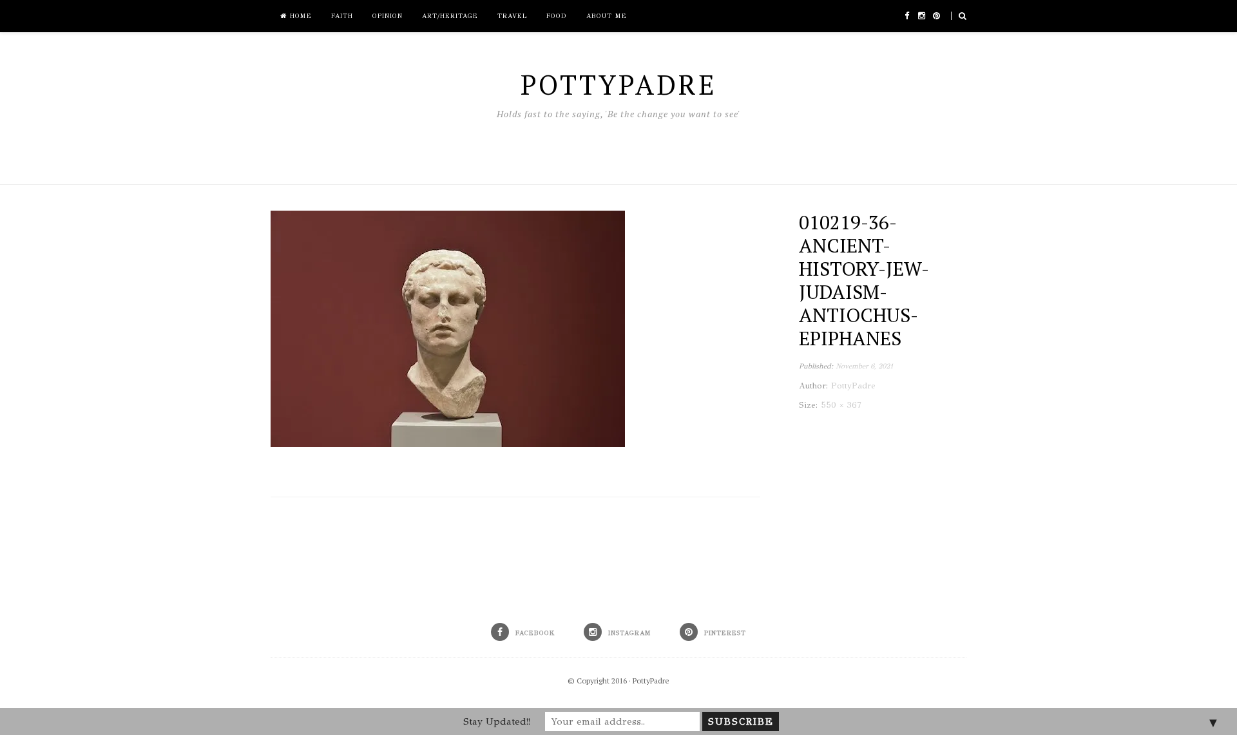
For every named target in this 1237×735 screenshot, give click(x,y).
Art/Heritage (450, 16)
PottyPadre (651, 680)
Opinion (387, 16)
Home (299, 16)
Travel (512, 16)
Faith (342, 16)
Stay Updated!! (496, 721)
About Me (606, 16)
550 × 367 (841, 405)
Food (556, 16)
